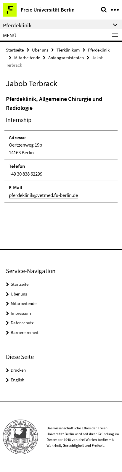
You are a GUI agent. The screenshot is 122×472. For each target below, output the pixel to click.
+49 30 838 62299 (25, 174)
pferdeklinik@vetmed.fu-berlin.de (43, 195)
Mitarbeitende (27, 57)
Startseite (15, 50)
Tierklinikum (68, 50)
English (17, 380)
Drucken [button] (18, 370)
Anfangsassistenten (66, 57)
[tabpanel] (61, 148)
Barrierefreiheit (24, 332)
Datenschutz (22, 322)
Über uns (40, 50)
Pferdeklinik (99, 50)
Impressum (21, 313)
